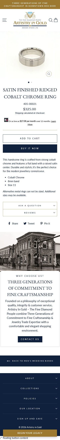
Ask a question (29, 205)
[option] (30, 4)
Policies (30, 398)
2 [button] (32, 83)
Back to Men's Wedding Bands (32, 361)
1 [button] (29, 82)
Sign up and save (30, 419)
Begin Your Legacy (30, 433)
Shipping (19, 113)
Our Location (30, 408)
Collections (30, 388)
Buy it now (30, 148)
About (29, 378)
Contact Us (30, 339)
